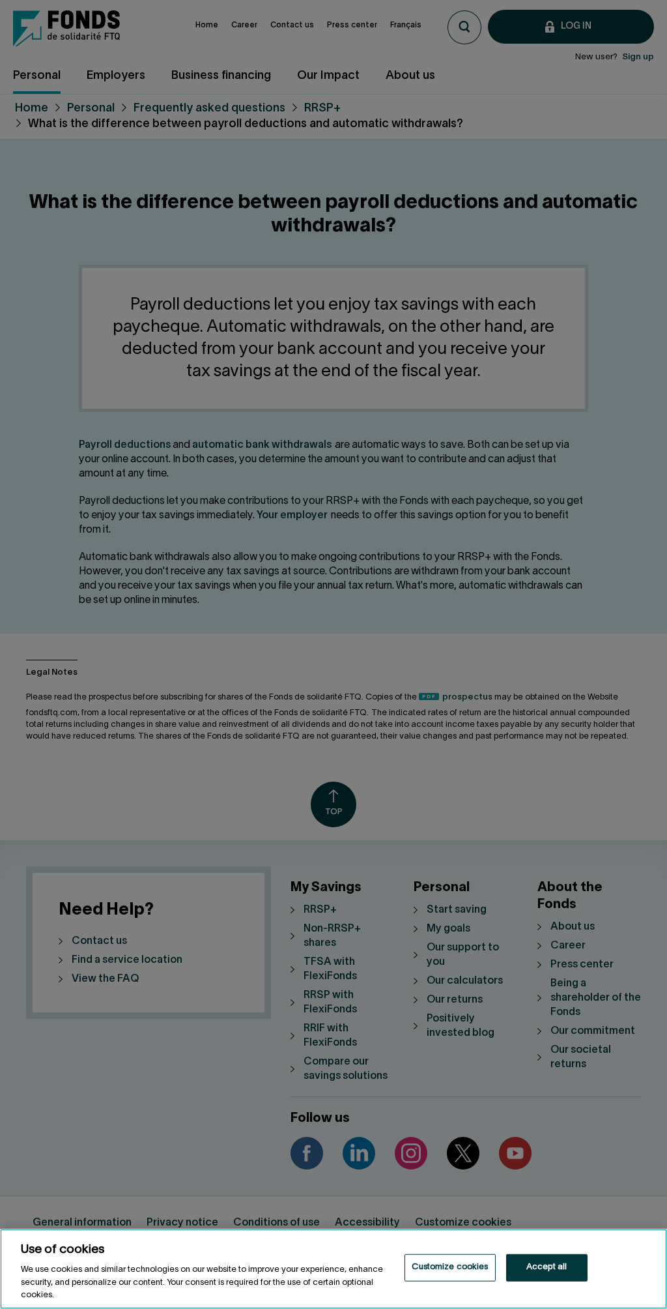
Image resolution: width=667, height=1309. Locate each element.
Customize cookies (450, 1267)
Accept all (546, 1267)
